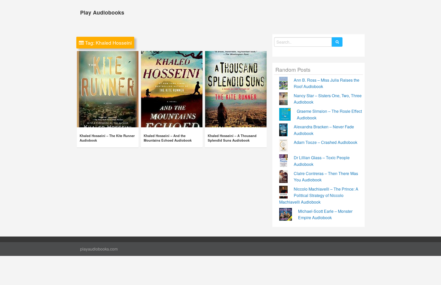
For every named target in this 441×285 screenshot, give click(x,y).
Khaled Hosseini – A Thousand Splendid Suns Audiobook (232, 138)
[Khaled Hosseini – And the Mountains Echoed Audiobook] (172, 89)
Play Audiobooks (102, 12)
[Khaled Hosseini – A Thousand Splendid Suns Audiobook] (236, 89)
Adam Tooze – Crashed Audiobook (325, 142)
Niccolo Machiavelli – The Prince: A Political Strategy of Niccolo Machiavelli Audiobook (318, 195)
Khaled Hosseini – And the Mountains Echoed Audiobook (168, 138)
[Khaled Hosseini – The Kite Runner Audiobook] (108, 89)
